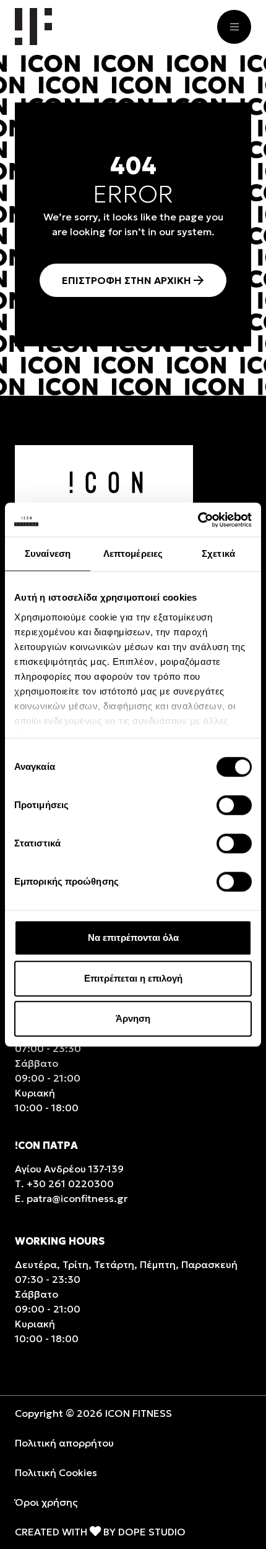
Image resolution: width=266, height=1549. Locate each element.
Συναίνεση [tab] (48, 553)
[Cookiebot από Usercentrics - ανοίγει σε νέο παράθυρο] (198, 520)
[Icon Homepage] (33, 26)
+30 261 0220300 (70, 1183)
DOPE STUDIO (152, 1532)
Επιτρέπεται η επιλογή (133, 978)
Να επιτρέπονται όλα (133, 937)
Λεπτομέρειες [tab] (133, 553)
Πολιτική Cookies (56, 1472)
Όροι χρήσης (46, 1502)
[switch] (234, 805)
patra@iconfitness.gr (77, 1198)
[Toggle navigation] (234, 27)
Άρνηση (133, 1018)
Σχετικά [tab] (218, 553)
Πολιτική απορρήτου (64, 1443)
